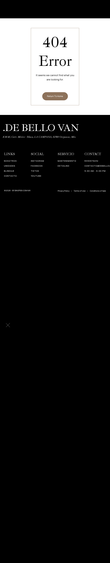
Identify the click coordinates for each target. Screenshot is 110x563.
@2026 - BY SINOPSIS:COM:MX (17, 190)
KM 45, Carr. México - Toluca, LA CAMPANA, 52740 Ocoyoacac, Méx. (39, 136)
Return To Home (55, 96)
